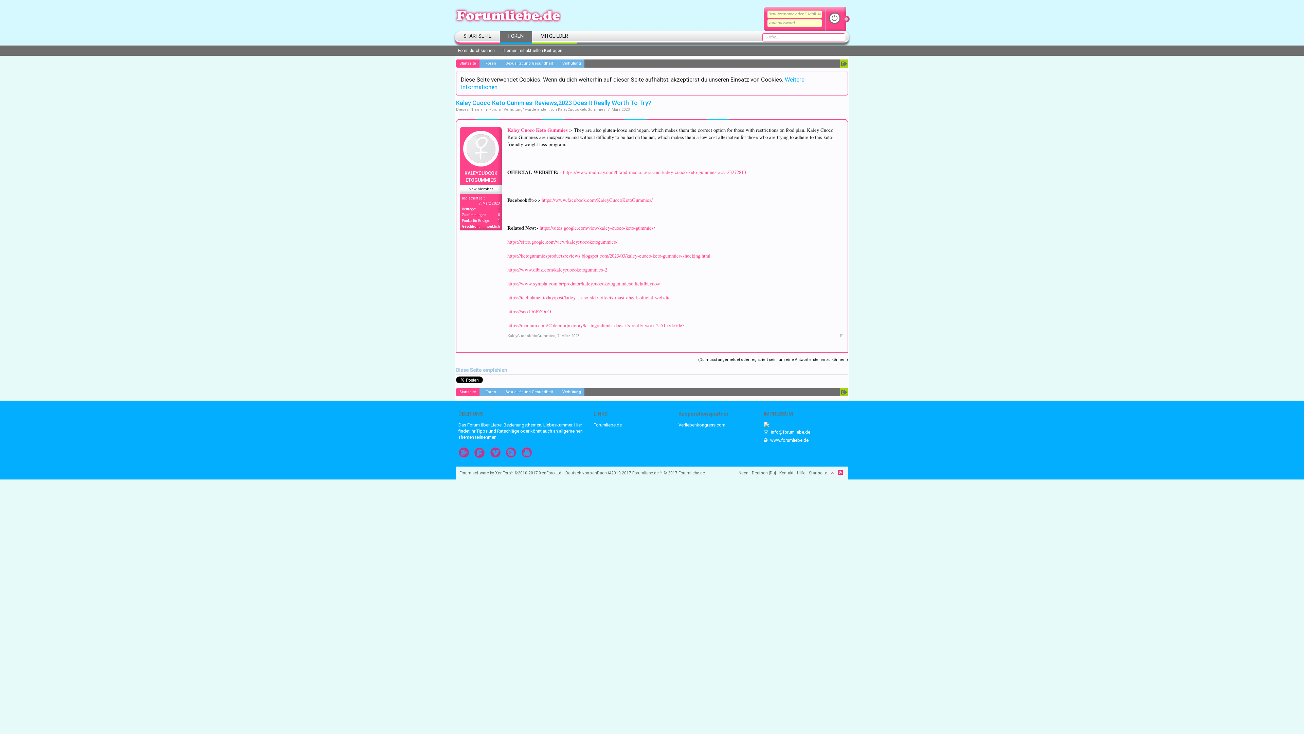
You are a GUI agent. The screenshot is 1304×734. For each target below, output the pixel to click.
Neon (743, 473)
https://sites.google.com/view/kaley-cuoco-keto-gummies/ (597, 228)
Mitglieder (554, 36)
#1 (841, 336)
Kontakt (786, 473)
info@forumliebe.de (790, 432)
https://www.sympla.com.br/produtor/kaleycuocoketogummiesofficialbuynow (583, 283)
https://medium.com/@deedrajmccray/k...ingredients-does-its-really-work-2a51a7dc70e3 (596, 325)
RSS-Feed (840, 472)
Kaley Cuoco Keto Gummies (537, 130)
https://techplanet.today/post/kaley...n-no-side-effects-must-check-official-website (589, 297)
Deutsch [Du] (764, 473)
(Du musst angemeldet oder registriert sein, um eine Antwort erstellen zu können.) (773, 359)
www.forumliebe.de (789, 440)
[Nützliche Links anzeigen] (844, 63)
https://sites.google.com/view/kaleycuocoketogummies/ (562, 242)
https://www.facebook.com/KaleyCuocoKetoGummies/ (597, 200)
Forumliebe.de (608, 424)
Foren (516, 36)
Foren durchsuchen (476, 50)
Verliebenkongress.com (701, 424)
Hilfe (801, 473)
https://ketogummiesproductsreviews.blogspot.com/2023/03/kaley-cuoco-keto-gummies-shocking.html (608, 255)
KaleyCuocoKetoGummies (581, 109)
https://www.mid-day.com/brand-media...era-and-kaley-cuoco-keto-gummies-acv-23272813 (654, 172)
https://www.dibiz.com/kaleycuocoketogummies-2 (557, 269)
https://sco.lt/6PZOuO (529, 311)
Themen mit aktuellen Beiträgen (532, 50)
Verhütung (513, 109)
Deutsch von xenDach (598, 473)
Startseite (477, 36)
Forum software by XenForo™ (510, 473)
